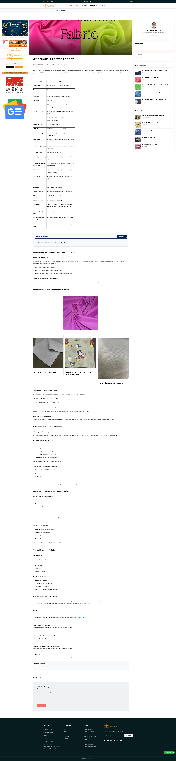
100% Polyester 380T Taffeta (150, 77)
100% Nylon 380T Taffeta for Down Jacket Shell (155, 85)
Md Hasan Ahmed (153, 31)
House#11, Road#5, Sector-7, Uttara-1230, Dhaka (49, 734)
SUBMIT (41, 705)
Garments (66, 736)
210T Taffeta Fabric (81, 617)
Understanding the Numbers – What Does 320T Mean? (52, 242)
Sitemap (66, 738)
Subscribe (128, 735)
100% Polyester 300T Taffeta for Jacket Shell (154, 70)
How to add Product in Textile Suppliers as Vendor (90, 738)
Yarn (65, 729)
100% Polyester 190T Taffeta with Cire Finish (154, 99)
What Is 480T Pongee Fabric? (150, 122)
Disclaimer (87, 734)
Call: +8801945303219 (48, 1)
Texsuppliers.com (90, 759)
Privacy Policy (88, 729)
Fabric (65, 731)
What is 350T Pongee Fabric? (150, 144)
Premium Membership (90, 746)
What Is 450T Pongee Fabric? (150, 130)
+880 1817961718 (47, 744)
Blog (77, 5)
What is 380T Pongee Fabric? (150, 137)
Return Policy (87, 742)
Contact (102, 5)
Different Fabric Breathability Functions (153, 115)
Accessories (67, 734)
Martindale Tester (48, 738)
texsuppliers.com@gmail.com (50, 746)
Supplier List (93, 5)
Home (71, 5)
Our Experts (84, 5)
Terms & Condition (89, 731)
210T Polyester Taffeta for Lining (151, 92)
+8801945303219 (48, 742)
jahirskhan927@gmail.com (50, 749)
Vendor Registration (89, 744)
